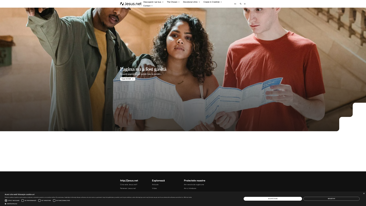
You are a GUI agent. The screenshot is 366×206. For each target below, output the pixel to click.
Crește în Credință (211, 2)
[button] (98, 204)
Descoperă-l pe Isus (152, 2)
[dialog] (183, 199)
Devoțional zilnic (190, 2)
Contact (146, 6)
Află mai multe (188, 197)
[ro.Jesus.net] (131, 4)
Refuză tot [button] (331, 198)
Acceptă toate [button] (273, 199)
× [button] (364, 193)
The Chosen (172, 2)
